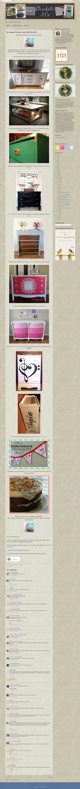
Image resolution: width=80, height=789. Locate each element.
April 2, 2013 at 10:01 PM (13, 709)
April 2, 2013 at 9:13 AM (13, 605)
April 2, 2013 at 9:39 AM (13, 631)
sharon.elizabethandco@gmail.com (61, 137)
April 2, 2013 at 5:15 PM (13, 696)
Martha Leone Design (39, 56)
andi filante (11, 579)
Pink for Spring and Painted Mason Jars (63, 202)
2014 (57, 174)
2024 (57, 156)
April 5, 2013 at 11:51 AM (13, 769)
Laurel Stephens (12, 733)
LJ (9, 700)
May (58, 189)
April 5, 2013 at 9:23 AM (13, 754)
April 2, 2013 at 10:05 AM (13, 637)
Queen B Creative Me (41, 436)
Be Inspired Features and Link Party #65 (63, 201)
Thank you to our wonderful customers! (63, 194)
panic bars (11, 728)
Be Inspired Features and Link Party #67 (63, 192)
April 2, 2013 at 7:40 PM (13, 703)
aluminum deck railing (13, 767)
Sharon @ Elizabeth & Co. (14, 564)
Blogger (45, 786)
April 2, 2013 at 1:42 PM (13, 681)
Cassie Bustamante (12, 572)
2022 (57, 160)
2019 (57, 165)
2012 (57, 215)
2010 (57, 219)
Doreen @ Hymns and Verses (14, 656)
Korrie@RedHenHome (13, 663)
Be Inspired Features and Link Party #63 (63, 208)
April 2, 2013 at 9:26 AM (13, 612)
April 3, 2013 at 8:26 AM (13, 729)
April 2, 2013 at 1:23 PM (13, 674)
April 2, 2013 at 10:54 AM (13, 666)
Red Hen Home (16, 92)
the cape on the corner (13, 627)
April (58, 191)
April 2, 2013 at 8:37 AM (13, 598)
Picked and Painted (40, 306)
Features (26, 25)
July (58, 185)
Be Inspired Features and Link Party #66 (63, 195)
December (59, 177)
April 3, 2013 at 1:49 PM (13, 737)
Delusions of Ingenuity (17, 346)
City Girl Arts (31, 261)
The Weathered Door (12, 214)
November (59, 178)
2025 (57, 155)
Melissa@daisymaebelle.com (14, 602)
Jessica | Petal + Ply (12, 706)
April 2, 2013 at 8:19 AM (13, 575)
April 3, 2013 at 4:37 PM (13, 745)
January (59, 213)
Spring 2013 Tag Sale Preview (62, 197)
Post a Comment (11, 772)
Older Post (50, 777)
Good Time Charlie (12, 649)
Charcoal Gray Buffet (60, 206)
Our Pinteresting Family (13, 609)
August (59, 184)
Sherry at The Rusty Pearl (13, 741)
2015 (57, 172)
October (59, 180)
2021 (57, 161)
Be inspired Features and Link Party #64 (63, 204)
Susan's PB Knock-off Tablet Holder (63, 199)
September (59, 182)
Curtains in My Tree (12, 615)
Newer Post (7, 777)
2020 (57, 163)
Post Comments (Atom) (13, 779)
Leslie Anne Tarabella (13, 684)
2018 (57, 167)
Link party (11, 565)
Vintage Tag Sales (17, 25)
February (59, 211)
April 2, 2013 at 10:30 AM (13, 653)
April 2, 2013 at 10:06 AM (13, 645)
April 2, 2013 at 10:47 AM (13, 659)
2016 (57, 170)
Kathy (10, 587)
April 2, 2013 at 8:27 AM (13, 584)
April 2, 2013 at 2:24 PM (13, 689)
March (59, 210)
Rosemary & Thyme (27, 471)
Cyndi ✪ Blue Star (12, 713)
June (58, 187)
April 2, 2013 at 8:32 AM (13, 591)
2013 (57, 175)
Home (8, 25)
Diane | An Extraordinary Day (14, 594)
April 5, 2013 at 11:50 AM (13, 761)
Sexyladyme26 (11, 721)
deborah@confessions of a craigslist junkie (16, 634)
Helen (10, 693)
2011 (57, 217)
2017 (57, 168)
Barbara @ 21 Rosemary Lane (14, 641)
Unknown (11, 677)
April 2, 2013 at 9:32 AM (13, 624)
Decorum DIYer (35, 128)
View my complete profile (59, 44)
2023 (57, 158)
